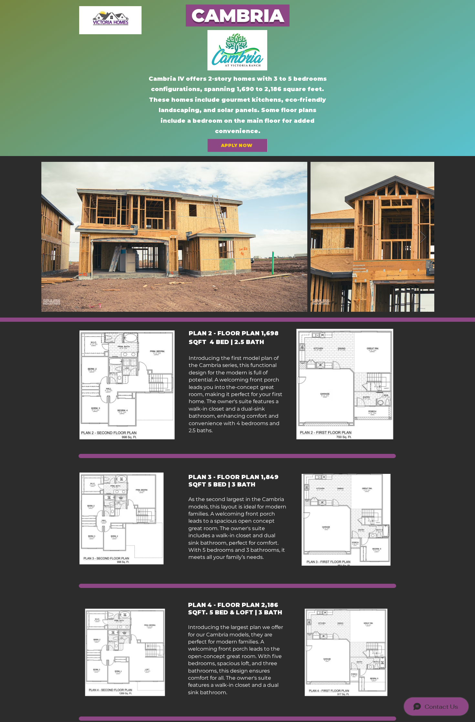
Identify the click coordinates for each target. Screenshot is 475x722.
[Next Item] (423, 237)
